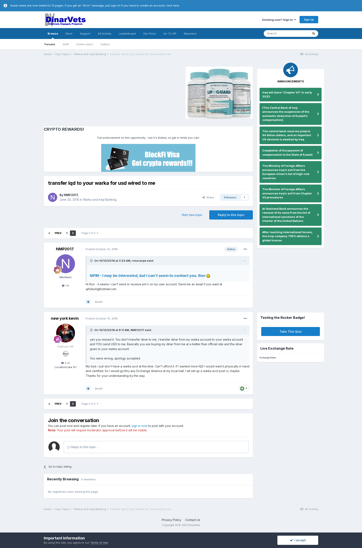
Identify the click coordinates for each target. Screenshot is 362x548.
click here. (173, 5)
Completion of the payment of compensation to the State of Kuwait (287, 152)
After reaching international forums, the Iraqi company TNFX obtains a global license (287, 236)
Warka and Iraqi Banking (99, 199)
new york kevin (65, 318)
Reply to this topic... (84, 447)
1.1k (67, 285)
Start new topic (192, 215)
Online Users (84, 44)
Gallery (105, 44)
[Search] (313, 33)
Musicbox (190, 33)
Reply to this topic (231, 215)
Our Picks (149, 33)
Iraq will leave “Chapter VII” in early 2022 (287, 94)
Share (209, 197)
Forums (49, 44)
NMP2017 (71, 195)
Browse (53, 33)
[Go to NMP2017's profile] (52, 197)
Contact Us (192, 520)
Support (85, 33)
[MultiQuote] (88, 301)
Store (69, 33)
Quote (99, 301)
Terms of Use (99, 542)
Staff (66, 44)
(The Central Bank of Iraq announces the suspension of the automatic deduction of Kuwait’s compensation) (285, 114)
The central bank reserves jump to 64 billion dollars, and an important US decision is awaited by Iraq (286, 135)
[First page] (49, 233)
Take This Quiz (290, 331)
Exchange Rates (268, 357)
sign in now (139, 426)
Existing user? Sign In (278, 19)
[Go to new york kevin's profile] (65, 333)
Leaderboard (127, 33)
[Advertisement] (79, 92)
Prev (58, 233)
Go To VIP (169, 33)
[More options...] (245, 249)
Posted (102, 249)
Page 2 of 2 (89, 233)
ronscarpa (139, 260)
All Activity (104, 33)
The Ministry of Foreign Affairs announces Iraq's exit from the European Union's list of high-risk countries (285, 172)
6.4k (67, 362)
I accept (299, 540)
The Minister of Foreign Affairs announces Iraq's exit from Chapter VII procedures (287, 193)
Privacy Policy (171, 520)
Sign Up (309, 19)
